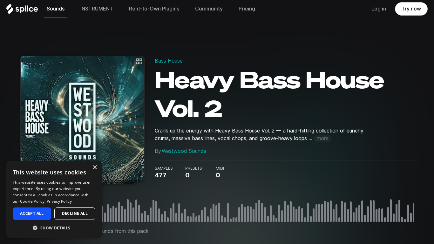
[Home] (22, 10)
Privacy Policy (59, 201)
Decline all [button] (75, 213)
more (323, 138)
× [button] (94, 167)
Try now (411, 9)
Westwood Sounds (184, 151)
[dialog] (54, 199)
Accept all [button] (32, 213)
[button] (54, 227)
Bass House (169, 61)
